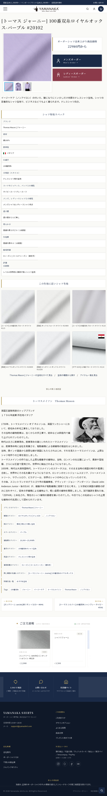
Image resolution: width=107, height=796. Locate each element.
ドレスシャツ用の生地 (26, 556)
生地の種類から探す (66, 375)
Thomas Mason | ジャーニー (32, 507)
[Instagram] (58, 763)
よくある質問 (61, 728)
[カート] (101, 9)
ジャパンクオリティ (10, 767)
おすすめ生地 (22, 581)
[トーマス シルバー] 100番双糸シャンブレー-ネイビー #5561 (81, 606)
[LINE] (64, 763)
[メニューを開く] (5, 9)
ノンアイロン (50, 516)
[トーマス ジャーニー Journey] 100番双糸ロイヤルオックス (50, 573)
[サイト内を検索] (102, 790)
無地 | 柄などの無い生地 (26, 524)
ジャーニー (26, 589)
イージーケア (39, 589)
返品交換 (59, 733)
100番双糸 (15, 589)
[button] (27, 57)
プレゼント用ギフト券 (64, 738)
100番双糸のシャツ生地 (27, 548)
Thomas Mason (70, 589)
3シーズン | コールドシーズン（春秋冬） (37, 565)
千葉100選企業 (9, 762)
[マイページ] (94, 9)
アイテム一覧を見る (89, 375)
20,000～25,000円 (27, 540)
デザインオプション (63, 723)
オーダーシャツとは (11, 757)
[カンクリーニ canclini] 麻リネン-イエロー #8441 (23, 604)
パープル (23, 532)
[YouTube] (78, 763)
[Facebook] (71, 763)
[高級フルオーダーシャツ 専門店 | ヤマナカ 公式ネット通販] (46, 9)
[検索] (87, 9)
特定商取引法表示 (97, 791)
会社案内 (7, 752)
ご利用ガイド (60, 718)
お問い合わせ (98, 2)
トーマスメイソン (54, 589)
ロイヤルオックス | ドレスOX (29, 516)
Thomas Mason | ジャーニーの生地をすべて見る (31, 375)
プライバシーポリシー (80, 791)
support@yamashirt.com (21, 726)
